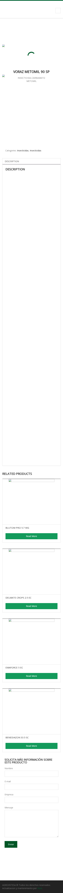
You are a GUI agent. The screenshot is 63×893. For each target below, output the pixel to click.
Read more (31, 536)
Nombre (9, 768)
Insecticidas (23, 150)
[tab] (11, 161)
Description (12, 161)
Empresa (9, 794)
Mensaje (9, 807)
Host (39, 888)
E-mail (8, 781)
